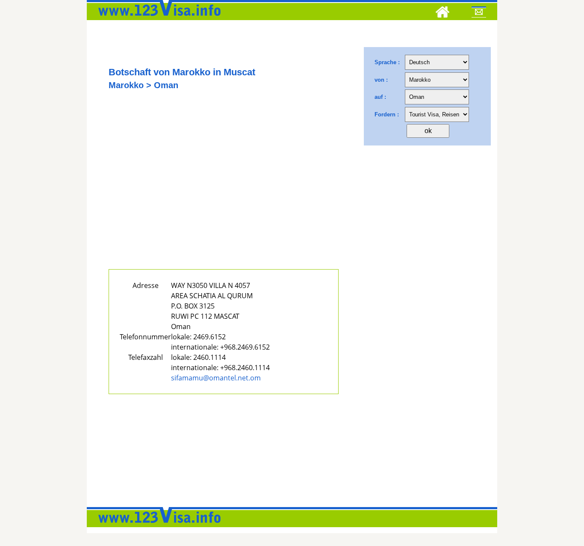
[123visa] (157, 18)
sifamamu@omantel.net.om (216, 378)
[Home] (442, 13)
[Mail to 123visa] (478, 13)
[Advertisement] (223, 191)
